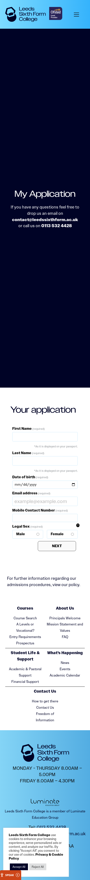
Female (57, 534)
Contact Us (45, 707)
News (65, 662)
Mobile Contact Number (40, 510)
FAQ (65, 637)
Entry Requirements (25, 637)
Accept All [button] (18, 867)
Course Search (25, 618)
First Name (28, 428)
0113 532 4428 (56, 225)
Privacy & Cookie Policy (36, 857)
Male (20, 534)
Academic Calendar (65, 675)
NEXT (57, 546)
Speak (9, 875)
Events (65, 669)
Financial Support (25, 681)
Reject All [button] (38, 867)
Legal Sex (38, 530)
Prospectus (25, 643)
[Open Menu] (77, 14)
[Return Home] (25, 14)
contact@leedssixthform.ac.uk (45, 219)
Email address (31, 493)
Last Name (28, 453)
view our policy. (66, 584)
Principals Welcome (65, 618)
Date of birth (30, 477)
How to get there (45, 701)
